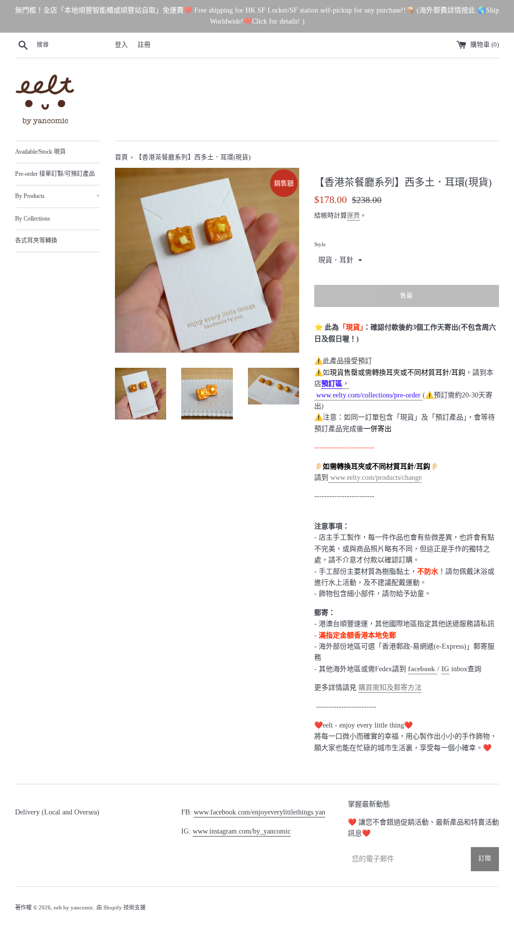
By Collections (32, 218)
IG (445, 669)
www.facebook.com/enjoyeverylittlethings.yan (259, 812)
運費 (353, 215)
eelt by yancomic (73, 907)
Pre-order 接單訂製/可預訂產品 (55, 173)
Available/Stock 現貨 (40, 151)
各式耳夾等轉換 (36, 240)
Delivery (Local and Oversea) (57, 812)
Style (320, 244)
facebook (422, 669)
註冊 (144, 44)
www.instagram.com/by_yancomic (242, 831)
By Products (57, 195)
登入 (121, 44)
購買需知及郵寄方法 (390, 687)
